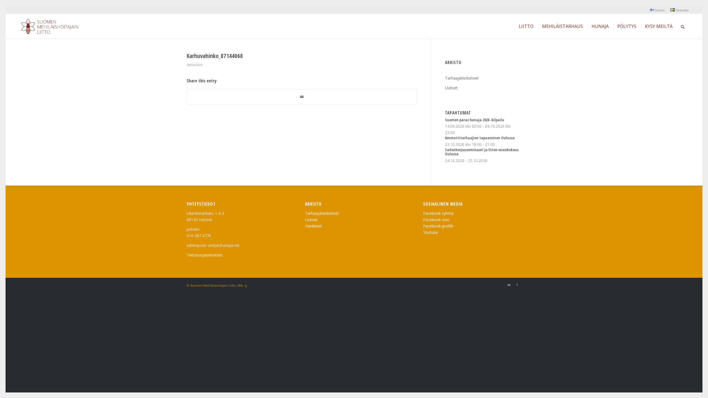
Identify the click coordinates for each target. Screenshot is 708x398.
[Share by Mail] (302, 96)
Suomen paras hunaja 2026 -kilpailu (474, 119)
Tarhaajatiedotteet (462, 78)
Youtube (430, 232)
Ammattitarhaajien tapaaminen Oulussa (480, 137)
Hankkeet (313, 226)
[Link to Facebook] (517, 285)
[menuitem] (657, 10)
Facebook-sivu (436, 219)
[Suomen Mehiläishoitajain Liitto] (56, 28)
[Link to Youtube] (509, 285)
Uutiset (451, 87)
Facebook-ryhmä (438, 213)
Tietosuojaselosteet (205, 255)
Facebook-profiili (438, 226)
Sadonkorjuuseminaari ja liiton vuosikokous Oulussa (482, 151)
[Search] (683, 26)
